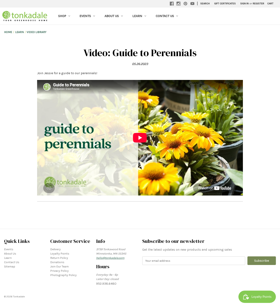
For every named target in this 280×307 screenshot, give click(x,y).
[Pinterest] (185, 4)
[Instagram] (178, 4)
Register (258, 3)
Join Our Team (59, 266)
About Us (112, 16)
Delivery (55, 249)
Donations (57, 262)
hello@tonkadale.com (110, 258)
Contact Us (165, 16)
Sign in (244, 3)
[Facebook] (172, 4)
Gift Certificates (225, 3)
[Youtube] (192, 4)
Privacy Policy (59, 271)
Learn (137, 16)
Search (205, 3)
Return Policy (59, 258)
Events (85, 16)
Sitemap (9, 266)
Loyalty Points (59, 253)
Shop (62, 16)
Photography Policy (63, 275)
